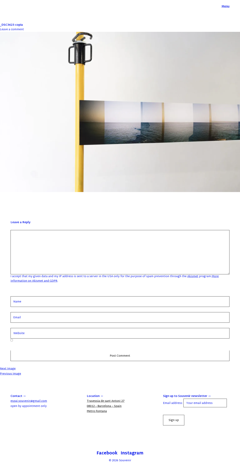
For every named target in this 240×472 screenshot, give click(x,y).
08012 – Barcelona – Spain (104, 406)
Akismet (192, 276)
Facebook (107, 453)
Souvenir (125, 460)
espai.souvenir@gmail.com (29, 401)
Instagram (132, 453)
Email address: (173, 403)
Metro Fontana (97, 411)
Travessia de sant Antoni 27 (106, 401)
